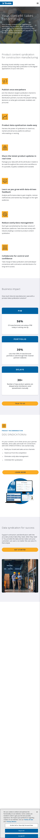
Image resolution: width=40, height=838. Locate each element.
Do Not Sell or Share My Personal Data (21, 825)
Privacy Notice (11, 821)
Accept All (21, 836)
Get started (20, 550)
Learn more (20, 472)
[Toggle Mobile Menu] (38, 3)
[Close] (37, 812)
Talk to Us (20, 403)
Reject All (21, 831)
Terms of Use (28, 819)
